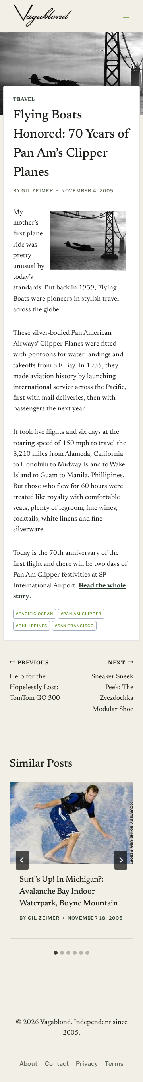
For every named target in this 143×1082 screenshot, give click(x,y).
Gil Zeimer (37, 191)
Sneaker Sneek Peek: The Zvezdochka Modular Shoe (112, 686)
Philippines (32, 626)
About (28, 1063)
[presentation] (71, 823)
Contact (57, 1063)
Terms (114, 1063)
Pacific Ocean (34, 614)
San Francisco (74, 626)
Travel (24, 99)
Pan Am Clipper (81, 614)
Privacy (87, 1063)
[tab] (56, 953)
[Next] (120, 860)
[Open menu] (126, 16)
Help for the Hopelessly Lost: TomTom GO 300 (35, 681)
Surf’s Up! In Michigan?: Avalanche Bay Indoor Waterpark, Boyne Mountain (68, 891)
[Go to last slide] (22, 860)
